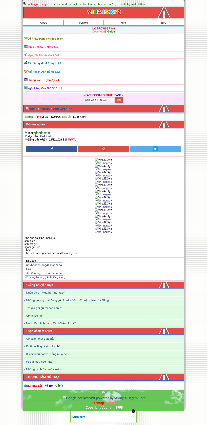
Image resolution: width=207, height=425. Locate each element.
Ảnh (49, 277)
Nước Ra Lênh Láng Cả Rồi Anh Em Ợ (51, 323)
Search (28, 116)
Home (33, 108)
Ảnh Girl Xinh (62, 108)
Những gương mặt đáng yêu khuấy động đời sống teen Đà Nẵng (67, 300)
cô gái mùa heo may (39, 361)
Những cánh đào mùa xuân (43, 369)
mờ (32, 277)
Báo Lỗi (66, 116)
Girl (55, 277)
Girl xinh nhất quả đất (40, 338)
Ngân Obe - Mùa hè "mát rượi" (45, 292)
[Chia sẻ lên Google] (103, 149)
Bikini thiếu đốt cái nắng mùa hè (46, 354)
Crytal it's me (34, 315)
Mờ (26, 277)
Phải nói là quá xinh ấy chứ (43, 346)
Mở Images (103, 163)
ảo (37, 277)
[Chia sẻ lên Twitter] (155, 149)
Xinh (61, 277)
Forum (45, 108)
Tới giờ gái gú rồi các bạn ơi (44, 308)
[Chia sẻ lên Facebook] (51, 149)
